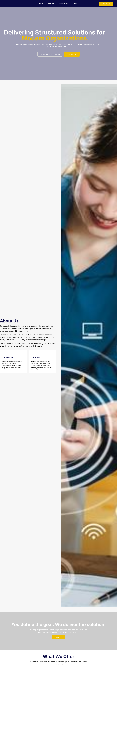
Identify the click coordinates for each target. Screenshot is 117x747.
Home (41, 3)
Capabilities (63, 3)
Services (51, 3)
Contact (76, 3)
